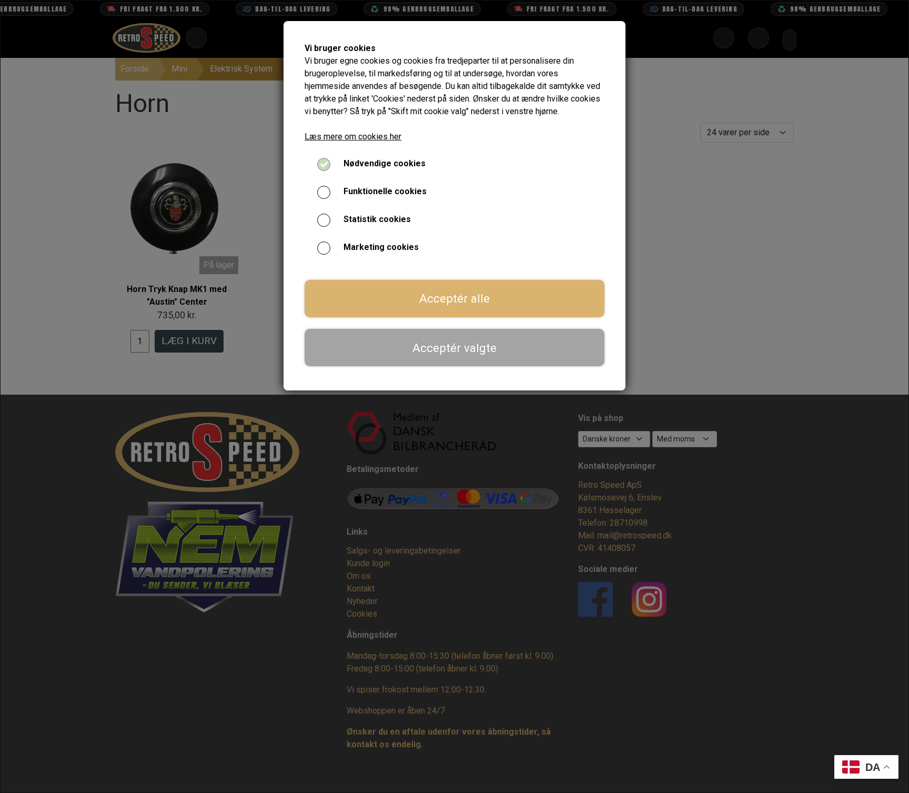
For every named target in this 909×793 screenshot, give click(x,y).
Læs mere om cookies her (353, 137)
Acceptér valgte (454, 348)
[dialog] (454, 396)
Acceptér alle (454, 298)
